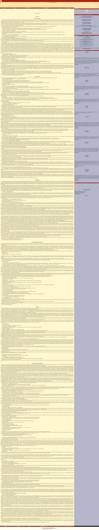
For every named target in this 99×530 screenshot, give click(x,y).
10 (88, 17)
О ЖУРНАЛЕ (18, 526)
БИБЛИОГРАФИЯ (42, 526)
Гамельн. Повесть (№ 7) (86, 29)
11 (89, 17)
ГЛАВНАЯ (6, 526)
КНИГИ (29, 526)
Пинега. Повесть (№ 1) (86, 20)
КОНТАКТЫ (68, 526)
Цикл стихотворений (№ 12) (86, 23)
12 (90, 17)
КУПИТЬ (56, 526)
